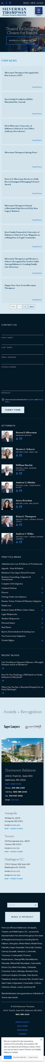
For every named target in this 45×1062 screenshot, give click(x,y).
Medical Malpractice (11, 619)
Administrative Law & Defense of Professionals (22, 564)
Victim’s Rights (8, 640)
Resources (22, 1030)
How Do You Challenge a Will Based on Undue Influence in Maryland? (22, 676)
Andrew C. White (25, 534)
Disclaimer (30, 399)
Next (32, 307)
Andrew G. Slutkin (25, 483)
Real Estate (6, 627)
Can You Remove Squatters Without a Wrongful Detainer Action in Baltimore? (22, 663)
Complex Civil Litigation (12, 584)
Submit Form (12, 410)
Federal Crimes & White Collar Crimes (18, 610)
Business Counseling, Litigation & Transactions (16, 578)
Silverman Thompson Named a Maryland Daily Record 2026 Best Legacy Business (21, 208)
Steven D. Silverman (26, 433)
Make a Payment (22, 917)
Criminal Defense (9, 588)
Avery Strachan (24, 501)
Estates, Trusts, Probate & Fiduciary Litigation (22, 601)
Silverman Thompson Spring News (21, 153)
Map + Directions (13, 784)
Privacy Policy (23, 1022)
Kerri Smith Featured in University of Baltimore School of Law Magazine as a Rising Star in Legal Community (22, 235)
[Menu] (38, 10)
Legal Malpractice (9, 614)
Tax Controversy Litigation (13, 636)
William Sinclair (24, 465)
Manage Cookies (33, 1057)
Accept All (8, 1057)
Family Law (6, 606)
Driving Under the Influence (14, 597)
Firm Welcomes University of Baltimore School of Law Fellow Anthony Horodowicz (19, 128)
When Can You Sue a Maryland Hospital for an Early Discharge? (22, 688)
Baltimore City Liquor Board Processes (18, 573)
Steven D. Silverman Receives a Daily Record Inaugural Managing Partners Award (22, 182)
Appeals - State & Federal (12, 569)
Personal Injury (8, 623)
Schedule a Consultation (22, 40)
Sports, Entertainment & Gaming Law (18, 632)
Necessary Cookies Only (19, 1057)
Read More (37, 87)
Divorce (5, 593)
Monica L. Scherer (25, 449)
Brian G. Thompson (26, 517)
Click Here (15, 800)
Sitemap (22, 1034)
